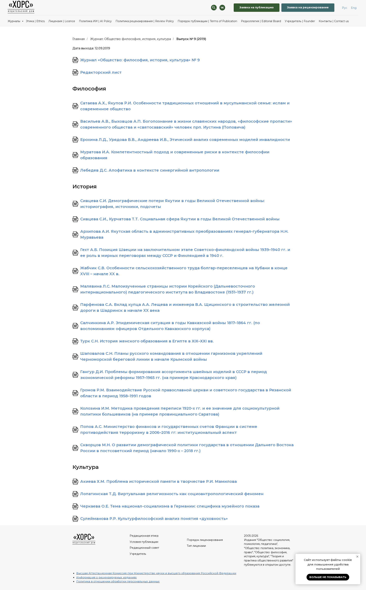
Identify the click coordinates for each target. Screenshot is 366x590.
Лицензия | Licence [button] (61, 21)
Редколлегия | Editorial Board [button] (261, 21)
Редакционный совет (144, 547)
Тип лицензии (196, 546)
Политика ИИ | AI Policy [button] (95, 21)
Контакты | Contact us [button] (334, 21)
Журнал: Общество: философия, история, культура (130, 39)
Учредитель (138, 554)
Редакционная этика (144, 535)
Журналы (14, 21)
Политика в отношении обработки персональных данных (118, 581)
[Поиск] (214, 7)
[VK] (222, 7)
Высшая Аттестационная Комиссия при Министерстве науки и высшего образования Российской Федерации (156, 573)
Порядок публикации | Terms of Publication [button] (207, 21)
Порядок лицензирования (205, 540)
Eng (353, 8)
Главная (78, 39)
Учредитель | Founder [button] (300, 21)
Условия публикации (144, 542)
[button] (307, 7)
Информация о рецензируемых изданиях (106, 577)
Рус (344, 8)
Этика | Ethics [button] (35, 21)
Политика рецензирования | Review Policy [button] (145, 21)
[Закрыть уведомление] (357, 557)
